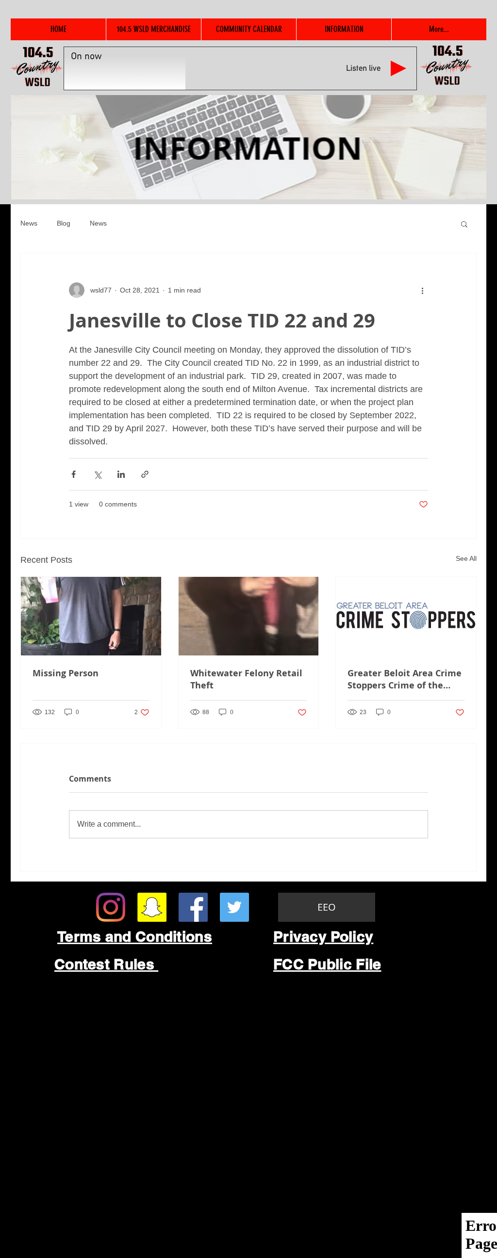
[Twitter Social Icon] (234, 907)
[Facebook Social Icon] (193, 907)
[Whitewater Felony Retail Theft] (249, 616)
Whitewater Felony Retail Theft (246, 679)
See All (466, 558)
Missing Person (66, 673)
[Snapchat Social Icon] (151, 907)
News (28, 223)
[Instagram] (110, 907)
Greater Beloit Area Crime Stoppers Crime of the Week (405, 679)
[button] (464, 224)
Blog (63, 223)
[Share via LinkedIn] (121, 474)
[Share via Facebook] (73, 474)
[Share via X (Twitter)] (97, 474)
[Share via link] (144, 474)
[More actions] (422, 290)
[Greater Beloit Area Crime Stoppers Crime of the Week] (406, 616)
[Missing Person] (91, 616)
